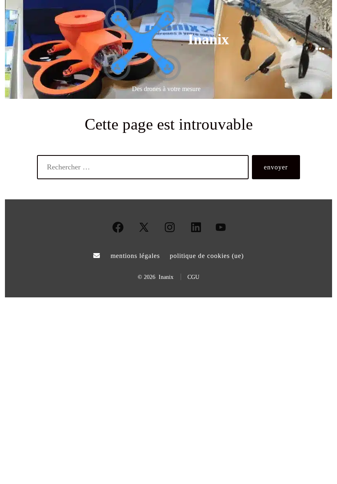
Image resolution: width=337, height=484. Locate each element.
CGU (193, 277)
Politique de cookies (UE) (207, 255)
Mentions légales (135, 255)
